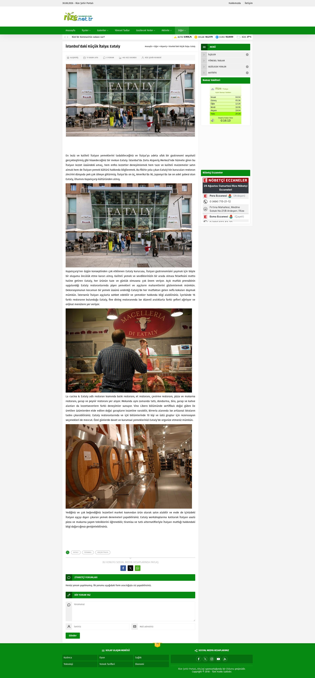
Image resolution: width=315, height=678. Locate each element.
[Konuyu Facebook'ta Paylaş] (123, 568)
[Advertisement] (193, 16)
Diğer (156, 46)
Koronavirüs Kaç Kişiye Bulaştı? (88, 37)
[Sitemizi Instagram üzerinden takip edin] (211, 659)
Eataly (75, 552)
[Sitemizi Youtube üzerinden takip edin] (218, 659)
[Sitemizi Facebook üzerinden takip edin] (198, 659)
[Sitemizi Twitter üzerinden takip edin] (205, 659)
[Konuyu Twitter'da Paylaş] (130, 568)
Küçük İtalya (102, 552)
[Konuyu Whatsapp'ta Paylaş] (137, 568)
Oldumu (230, 669)
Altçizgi (201, 669)
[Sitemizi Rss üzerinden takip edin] (224, 659)
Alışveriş (163, 46)
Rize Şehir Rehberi (153, 58)
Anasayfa (148, 46)
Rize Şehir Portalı (187, 669)
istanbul (88, 552)
